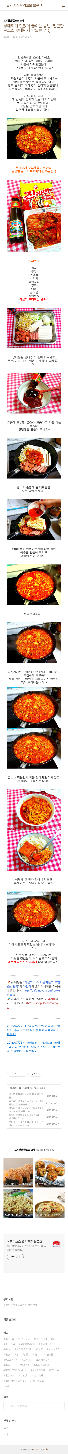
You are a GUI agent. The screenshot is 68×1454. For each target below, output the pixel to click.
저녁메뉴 (54, 1370)
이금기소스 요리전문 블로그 (22, 5)
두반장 (24, 1375)
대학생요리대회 (28, 1344)
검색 (61, 1405)
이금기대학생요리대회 (15, 1380)
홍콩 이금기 (24, 1338)
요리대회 (27, 1359)
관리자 (45, 1449)
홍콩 (26, 1354)
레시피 (40, 1349)
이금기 (36, 1354)
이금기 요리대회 (24, 1349)
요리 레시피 (41, 1338)
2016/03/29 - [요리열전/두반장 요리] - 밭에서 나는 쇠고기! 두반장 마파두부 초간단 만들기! (33, 1030)
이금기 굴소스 (47, 1344)
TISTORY (35, 1449)
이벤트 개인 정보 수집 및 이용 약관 (20, 1305)
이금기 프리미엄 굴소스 (16, 1370)
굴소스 (8, 1349)
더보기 (6, 1386)
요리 (54, 1338)
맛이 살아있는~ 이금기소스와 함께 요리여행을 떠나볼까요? (26, 1248)
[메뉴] (64, 5)
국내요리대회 (38, 1370)
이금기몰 (49, 1354)
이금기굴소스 (37, 1380)
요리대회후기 (43, 1359)
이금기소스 (10, 1375)
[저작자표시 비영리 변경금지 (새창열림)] (47, 1073)
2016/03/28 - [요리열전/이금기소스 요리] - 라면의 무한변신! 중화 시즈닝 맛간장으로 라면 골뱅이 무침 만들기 (34, 1047)
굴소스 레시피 (11, 1359)
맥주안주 (25, 1365)
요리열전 (13, 1088)
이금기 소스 (10, 1365)
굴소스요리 (10, 1344)
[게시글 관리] (23, 1073)
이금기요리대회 (42, 1365)
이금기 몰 (9, 1338)
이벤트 (8, 1354)
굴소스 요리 (24, 1088)
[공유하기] (19, 1073)
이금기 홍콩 (37, 1375)
